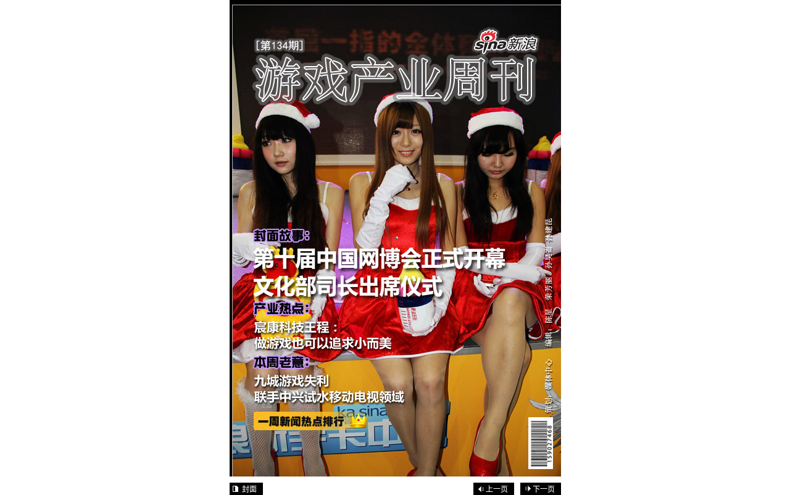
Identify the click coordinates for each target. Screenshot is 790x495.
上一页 (497, 489)
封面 (249, 489)
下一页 (544, 489)
